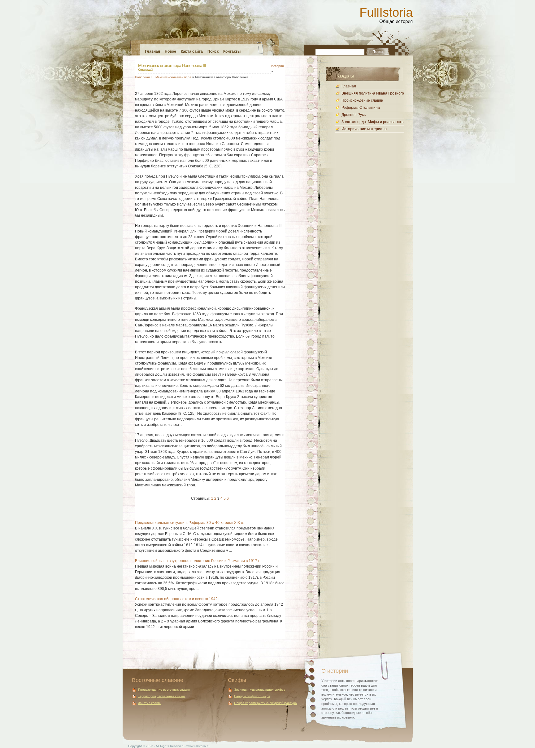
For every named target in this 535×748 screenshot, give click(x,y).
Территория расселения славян (161, 696)
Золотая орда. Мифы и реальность (372, 122)
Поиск (213, 51)
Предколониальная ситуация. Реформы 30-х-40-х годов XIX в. (189, 522)
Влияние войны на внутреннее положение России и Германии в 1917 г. (197, 561)
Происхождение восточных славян (164, 689)
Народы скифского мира (252, 696)
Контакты (232, 51)
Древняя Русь (353, 115)
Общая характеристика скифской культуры (265, 703)
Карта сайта (192, 51)
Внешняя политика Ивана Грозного (372, 93)
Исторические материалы (364, 129)
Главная (152, 51)
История (277, 66)
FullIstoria (386, 12)
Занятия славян (149, 703)
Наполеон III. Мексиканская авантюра (163, 77)
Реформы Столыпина (360, 107)
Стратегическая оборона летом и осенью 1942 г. (177, 599)
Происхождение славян (362, 100)
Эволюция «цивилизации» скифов (259, 689)
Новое (170, 51)
